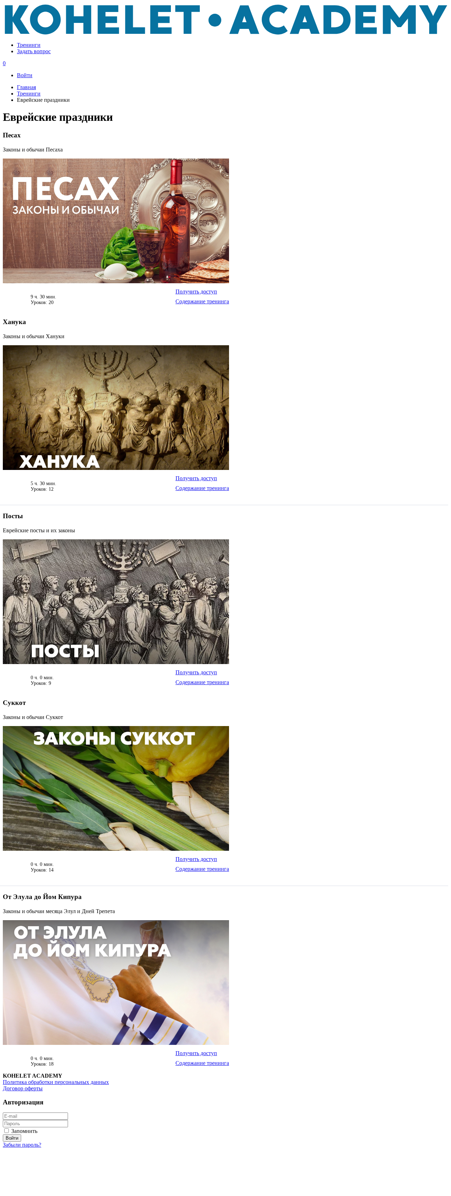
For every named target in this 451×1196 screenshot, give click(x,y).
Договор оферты (23, 1088)
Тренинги (29, 45)
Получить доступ (196, 292)
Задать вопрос (34, 51)
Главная (26, 87)
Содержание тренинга (202, 301)
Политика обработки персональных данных (56, 1082)
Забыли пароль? (22, 1145)
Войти (24, 75)
